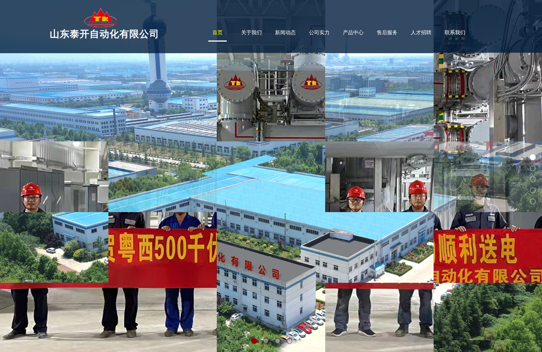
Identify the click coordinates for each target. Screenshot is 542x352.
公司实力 (319, 32)
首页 (217, 32)
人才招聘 (421, 32)
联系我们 (455, 32)
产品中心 (353, 32)
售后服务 (387, 32)
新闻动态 (285, 32)
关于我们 (251, 32)
